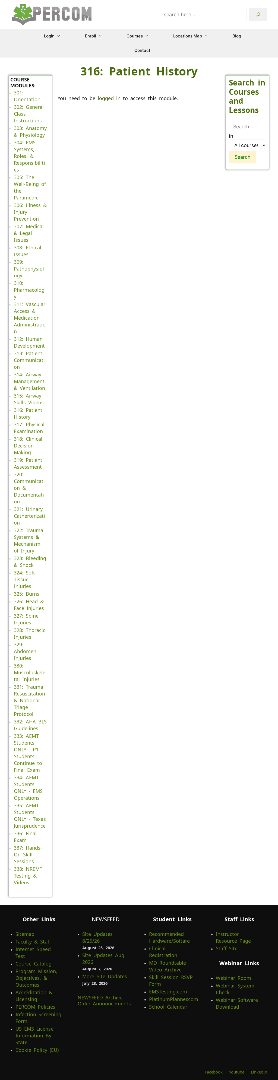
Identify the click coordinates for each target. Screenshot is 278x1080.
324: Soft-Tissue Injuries (25, 579)
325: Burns (26, 593)
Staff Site (227, 948)
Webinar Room (233, 978)
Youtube (236, 1072)
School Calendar (168, 1006)
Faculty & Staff (33, 941)
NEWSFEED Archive (100, 997)
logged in (109, 98)
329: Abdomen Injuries (25, 651)
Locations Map (187, 36)
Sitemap (24, 934)
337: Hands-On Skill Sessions (28, 854)
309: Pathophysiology (29, 268)
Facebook (214, 1072)
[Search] (258, 14)
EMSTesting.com (168, 991)
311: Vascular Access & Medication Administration (30, 318)
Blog (236, 36)
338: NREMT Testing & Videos (28, 875)
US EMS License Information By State (34, 1035)
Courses (135, 36)
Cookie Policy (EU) (37, 1049)
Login (49, 36)
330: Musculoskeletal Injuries (29, 672)
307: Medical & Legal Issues (29, 233)
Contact (142, 50)
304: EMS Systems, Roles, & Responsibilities (29, 156)
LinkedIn (259, 1072)
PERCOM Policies (35, 1006)
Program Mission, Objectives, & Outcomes (36, 978)
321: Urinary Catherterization (29, 516)
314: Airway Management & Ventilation (29, 381)
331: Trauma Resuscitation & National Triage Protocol (29, 700)
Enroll (90, 36)
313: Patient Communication (29, 360)
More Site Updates (104, 976)
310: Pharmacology (29, 290)
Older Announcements (104, 1003)
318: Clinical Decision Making (28, 445)
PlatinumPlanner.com (173, 999)
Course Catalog (33, 963)
